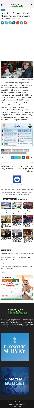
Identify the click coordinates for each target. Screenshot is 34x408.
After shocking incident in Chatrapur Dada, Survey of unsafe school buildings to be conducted (25, 168)
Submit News (7, 401)
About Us (28, 401)
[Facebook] (2, 22)
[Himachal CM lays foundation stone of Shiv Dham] (17, 219)
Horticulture (4, 221)
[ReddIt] (17, 22)
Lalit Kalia (11, 153)
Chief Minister (8, 150)
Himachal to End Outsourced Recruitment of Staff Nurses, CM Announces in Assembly (17, 254)
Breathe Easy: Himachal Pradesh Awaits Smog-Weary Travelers (5, 212)
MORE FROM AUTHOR (24, 199)
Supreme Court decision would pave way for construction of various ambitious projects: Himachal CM (17, 240)
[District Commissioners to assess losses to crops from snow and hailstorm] (6, 219)
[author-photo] (17, 179)
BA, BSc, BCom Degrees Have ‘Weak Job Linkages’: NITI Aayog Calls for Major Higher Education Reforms (16, 267)
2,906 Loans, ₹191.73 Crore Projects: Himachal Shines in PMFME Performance (15, 271)
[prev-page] (16, 245)
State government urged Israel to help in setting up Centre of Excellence (8, 167)
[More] (31, 157)
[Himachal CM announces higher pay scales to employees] (17, 205)
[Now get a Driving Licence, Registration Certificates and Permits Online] (28, 219)
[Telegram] (21, 22)
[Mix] (25, 22)
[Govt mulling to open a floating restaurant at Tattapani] (6, 233)
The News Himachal (6, 18)
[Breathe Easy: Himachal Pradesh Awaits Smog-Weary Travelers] (6, 205)
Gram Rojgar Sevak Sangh (17, 150)
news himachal (23, 153)
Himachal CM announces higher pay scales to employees (16, 212)
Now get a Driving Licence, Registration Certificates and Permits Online (28, 225)
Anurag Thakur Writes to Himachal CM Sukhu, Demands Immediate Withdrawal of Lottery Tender (15, 258)
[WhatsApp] (10, 22)
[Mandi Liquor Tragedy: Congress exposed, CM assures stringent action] (28, 205)
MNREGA (16, 153)
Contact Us (21, 401)
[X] (6, 22)
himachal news (5, 153)
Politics (25, 208)
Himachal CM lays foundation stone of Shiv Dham (16, 224)
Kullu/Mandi (15, 221)
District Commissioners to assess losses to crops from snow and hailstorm (6, 225)
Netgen (19, 406)
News (2, 10)
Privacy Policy (15, 401)
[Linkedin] (14, 22)
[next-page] (18, 245)
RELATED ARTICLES (9, 199)
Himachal (26, 150)
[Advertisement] (17, 44)
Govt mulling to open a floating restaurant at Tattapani (6, 238)
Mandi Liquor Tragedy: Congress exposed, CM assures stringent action (28, 212)
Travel (2, 208)
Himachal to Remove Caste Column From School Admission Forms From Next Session (17, 263)
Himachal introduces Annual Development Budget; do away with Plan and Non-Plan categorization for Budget (28, 240)
